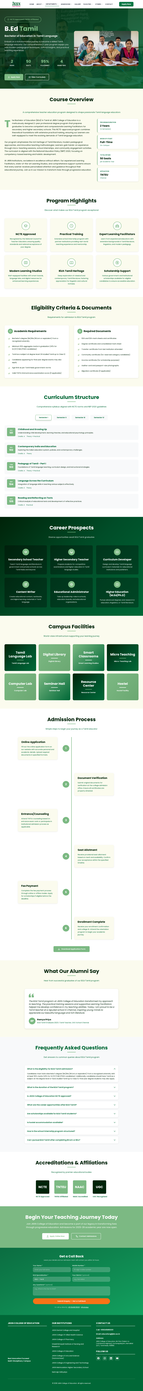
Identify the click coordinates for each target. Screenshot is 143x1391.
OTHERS (98, 4)
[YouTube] (117, 1358)
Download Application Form (73, 949)
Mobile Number (78, 1265)
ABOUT (39, 4)
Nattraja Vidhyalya (59, 1372)
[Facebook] (98, 1358)
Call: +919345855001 (104, 1330)
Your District (80, 1275)
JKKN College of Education (62, 1351)
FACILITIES (87, 4)
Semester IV (99, 417)
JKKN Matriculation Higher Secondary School (70, 1367)
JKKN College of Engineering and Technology (70, 1363)
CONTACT (109, 4)
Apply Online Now (57, 1236)
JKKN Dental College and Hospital (65, 1330)
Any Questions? (43, 1285)
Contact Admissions (88, 1236)
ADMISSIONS (65, 4)
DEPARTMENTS (51, 4)
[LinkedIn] (111, 1358)
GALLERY (78, 4)
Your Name (38, 1265)
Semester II (61, 417)
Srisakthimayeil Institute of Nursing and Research (68, 1345)
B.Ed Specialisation (40, 1275)
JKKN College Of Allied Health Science (67, 1335)
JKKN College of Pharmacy (63, 1339)
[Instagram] (104, 1358)
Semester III (80, 417)
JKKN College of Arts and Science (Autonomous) (65, 1357)
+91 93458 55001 (74, 1307)
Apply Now (126, 4)
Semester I (43, 417)
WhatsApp (85, 1307)
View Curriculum (38, 77)
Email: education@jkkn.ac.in (108, 1334)
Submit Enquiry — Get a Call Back (71, 1301)
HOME (32, 4)
